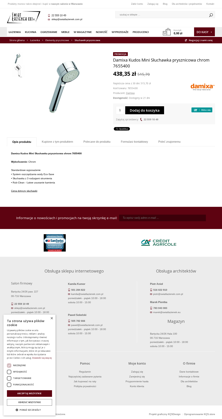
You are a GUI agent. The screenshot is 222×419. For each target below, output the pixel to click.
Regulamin (85, 371)
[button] (29, 410)
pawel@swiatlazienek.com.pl (87, 325)
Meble (65, 32)
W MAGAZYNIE (83, 32)
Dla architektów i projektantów (187, 4)
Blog (165, 4)
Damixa (130, 93)
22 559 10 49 (151, 119)
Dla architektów (189, 381)
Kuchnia (30, 32)
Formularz (134, 141)
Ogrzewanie (48, 32)
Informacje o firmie (189, 376)
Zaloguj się (152, 4)
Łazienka (15, 32)
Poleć (169, 141)
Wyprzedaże (120, 32)
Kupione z (57, 141)
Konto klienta (137, 386)
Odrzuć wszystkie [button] (29, 402)
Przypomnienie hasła (137, 381)
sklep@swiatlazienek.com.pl (67, 19)
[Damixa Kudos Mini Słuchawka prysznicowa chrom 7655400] (68, 54)
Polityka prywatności (85, 386)
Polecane (96, 141)
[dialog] (29, 365)
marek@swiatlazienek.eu (167, 312)
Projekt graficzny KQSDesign (165, 414)
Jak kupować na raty (85, 381)
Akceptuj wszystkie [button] (29, 393)
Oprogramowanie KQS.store (199, 414)
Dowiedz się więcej (42, 357)
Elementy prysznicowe (57, 40)
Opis (21, 141)
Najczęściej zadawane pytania (85, 376)
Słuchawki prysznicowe (87, 40)
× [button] (51, 318)
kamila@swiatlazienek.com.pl (87, 294)
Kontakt (210, 4)
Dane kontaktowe (189, 371)
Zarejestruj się (137, 376)
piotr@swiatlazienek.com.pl (168, 294)
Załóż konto (137, 4)
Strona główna (17, 40)
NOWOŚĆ (102, 32)
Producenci (141, 32)
